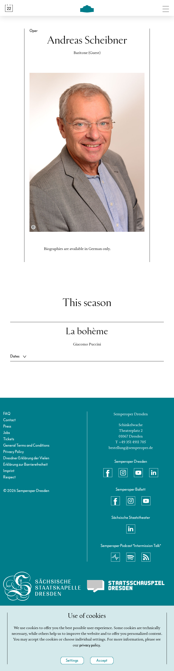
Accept (101, 661)
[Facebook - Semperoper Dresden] (107, 472)
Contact (9, 420)
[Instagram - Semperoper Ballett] (130, 500)
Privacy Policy (13, 452)
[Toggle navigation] (166, 8)
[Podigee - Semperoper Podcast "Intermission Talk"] (115, 557)
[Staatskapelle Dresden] (42, 586)
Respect (9, 477)
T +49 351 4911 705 (130, 442)
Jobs (6, 433)
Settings (72, 661)
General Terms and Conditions (26, 445)
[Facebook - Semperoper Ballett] (115, 500)
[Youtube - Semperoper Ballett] (146, 500)
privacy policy (89, 645)
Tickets (8, 439)
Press (7, 426)
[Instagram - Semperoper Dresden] (123, 472)
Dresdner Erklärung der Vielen (26, 458)
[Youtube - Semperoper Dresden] (138, 472)
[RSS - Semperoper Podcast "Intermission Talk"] (146, 557)
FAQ (6, 414)
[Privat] (33, 227)
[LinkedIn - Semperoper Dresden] (153, 472)
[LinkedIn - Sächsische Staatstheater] (130, 529)
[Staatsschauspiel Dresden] (125, 586)
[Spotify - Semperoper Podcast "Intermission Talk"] (130, 557)
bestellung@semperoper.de (131, 448)
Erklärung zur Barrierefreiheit (25, 465)
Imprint (8, 471)
